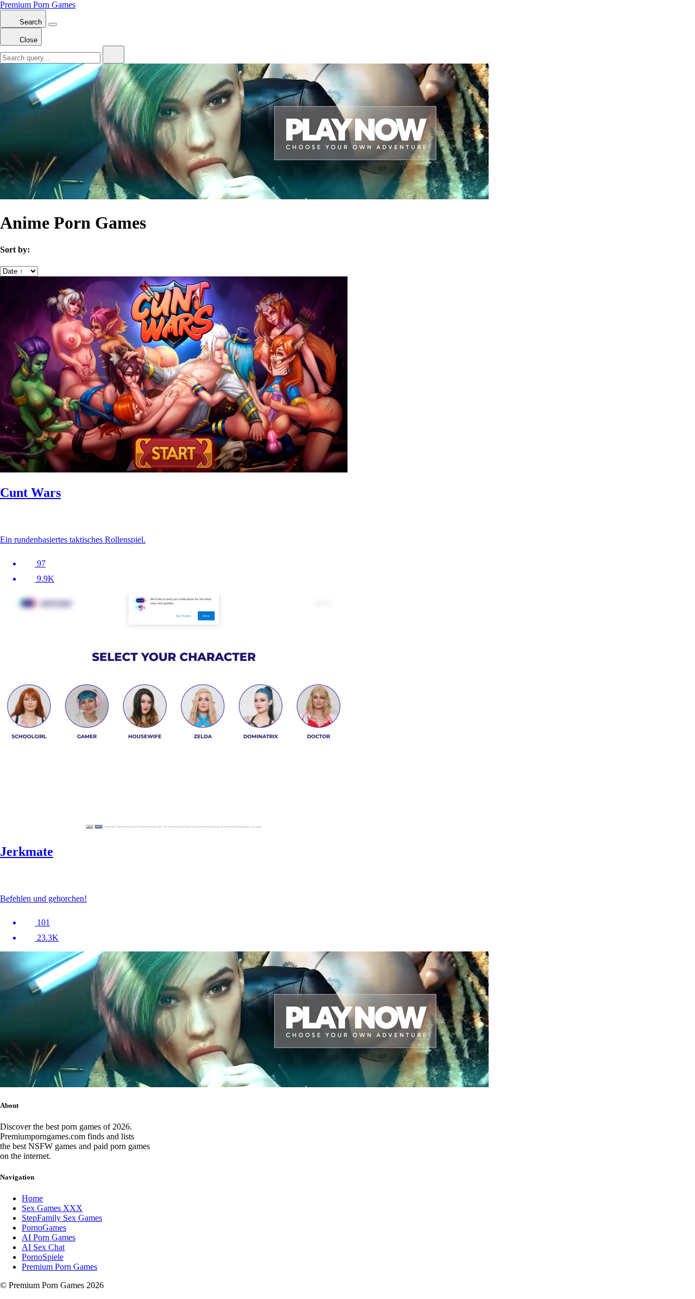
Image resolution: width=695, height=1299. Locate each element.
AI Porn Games (48, 1237)
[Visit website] (347, 518)
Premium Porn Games (37, 4)
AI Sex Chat (43, 1247)
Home (32, 1198)
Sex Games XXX (52, 1208)
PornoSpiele (43, 1257)
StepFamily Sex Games (62, 1217)
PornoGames (44, 1227)
